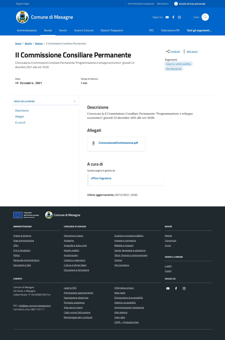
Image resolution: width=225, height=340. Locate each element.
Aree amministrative (23, 240)
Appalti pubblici (71, 250)
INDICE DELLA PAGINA (24, 101)
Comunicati (170, 240)
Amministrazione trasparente (141, 3)
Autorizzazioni (71, 255)
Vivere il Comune (84, 30)
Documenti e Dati (22, 265)
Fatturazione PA (170, 30)
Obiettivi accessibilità (125, 302)
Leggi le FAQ (70, 288)
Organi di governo (22, 235)
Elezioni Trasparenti (112, 30)
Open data (119, 317)
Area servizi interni (73, 307)
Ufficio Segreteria (101, 178)
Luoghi (168, 266)
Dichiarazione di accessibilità (128, 297)
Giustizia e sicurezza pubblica (128, 235)
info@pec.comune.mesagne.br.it (35, 305)
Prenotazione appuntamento (78, 293)
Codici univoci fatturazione (77, 312)
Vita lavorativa (121, 265)
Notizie (168, 235)
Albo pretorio (162, 3)
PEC (151, 30)
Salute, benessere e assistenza (130, 250)
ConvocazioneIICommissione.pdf (118, 143)
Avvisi (168, 245)
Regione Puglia (22, 3)
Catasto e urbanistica (74, 260)
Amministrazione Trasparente (129, 307)
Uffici (15, 245)
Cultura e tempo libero (75, 265)
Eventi (168, 271)
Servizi (63, 30)
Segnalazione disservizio (76, 297)
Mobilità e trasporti (123, 245)
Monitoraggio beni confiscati (78, 317)
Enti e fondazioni (21, 250)
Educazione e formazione (76, 270)
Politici (16, 255)
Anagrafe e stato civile (75, 245)
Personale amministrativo (26, 260)
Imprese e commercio (125, 240)
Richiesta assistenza (74, 302)
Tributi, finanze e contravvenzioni (131, 255)
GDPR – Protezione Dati (126, 322)
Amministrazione (27, 30)
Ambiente (69, 240)
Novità (48, 30)
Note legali (119, 293)
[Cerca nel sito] (205, 17)
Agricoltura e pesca (73, 235)
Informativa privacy (124, 288)
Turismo (118, 260)
